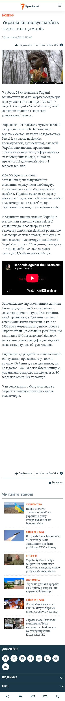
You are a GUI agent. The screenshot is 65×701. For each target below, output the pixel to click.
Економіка (33, 580)
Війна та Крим (35, 532)
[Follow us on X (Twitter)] (13, 658)
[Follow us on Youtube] (22, 658)
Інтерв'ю (31, 556)
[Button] (23, 45)
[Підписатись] (5, 666)
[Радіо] (7, 696)
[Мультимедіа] (20, 696)
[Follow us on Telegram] (30, 658)
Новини (8, 15)
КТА (33, 696)
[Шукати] (57, 696)
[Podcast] (55, 658)
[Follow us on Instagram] (39, 658)
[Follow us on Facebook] (5, 658)
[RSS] (47, 658)
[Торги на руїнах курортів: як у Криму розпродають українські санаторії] (14, 583)
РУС (45, 696)
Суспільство (34, 504)
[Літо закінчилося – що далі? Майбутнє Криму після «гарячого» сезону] (14, 603)
